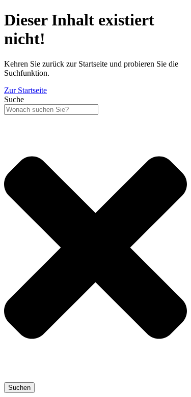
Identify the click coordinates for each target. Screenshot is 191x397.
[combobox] (51, 109)
